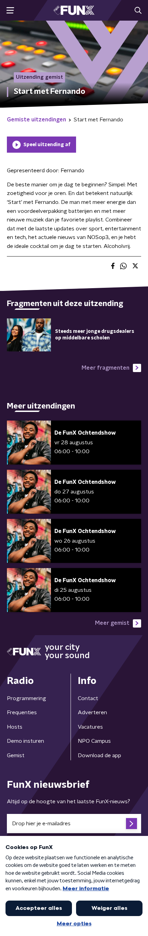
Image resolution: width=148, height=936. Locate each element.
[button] (10, 10)
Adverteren (92, 712)
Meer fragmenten (105, 368)
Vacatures (90, 727)
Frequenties (22, 712)
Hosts (14, 727)
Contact (88, 698)
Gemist (15, 755)
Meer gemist (112, 623)
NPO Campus (94, 741)
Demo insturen (25, 741)
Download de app (99, 755)
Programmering (26, 698)
